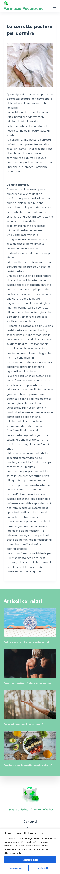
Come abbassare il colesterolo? (23, 724)
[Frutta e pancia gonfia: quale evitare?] (30, 745)
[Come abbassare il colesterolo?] (30, 704)
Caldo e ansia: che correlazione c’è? (26, 642)
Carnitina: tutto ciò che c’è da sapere (28, 683)
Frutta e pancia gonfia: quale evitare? (28, 765)
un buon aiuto (37, 262)
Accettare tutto (30, 859)
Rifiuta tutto (43, 868)
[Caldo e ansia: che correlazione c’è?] (30, 622)
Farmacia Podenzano (24, 8)
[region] (30, 851)
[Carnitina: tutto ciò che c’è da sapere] (30, 663)
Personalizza (15, 868)
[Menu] (54, 6)
